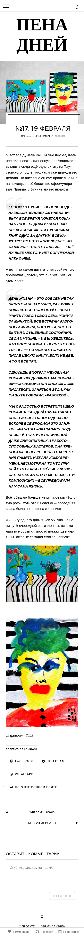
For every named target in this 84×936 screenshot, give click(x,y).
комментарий (62, 895)
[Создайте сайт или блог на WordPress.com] (42, 917)
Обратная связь (53, 926)
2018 (23, 136)
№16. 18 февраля (42, 812)
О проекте (27, 926)
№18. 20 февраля (42, 823)
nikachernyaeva (44, 136)
